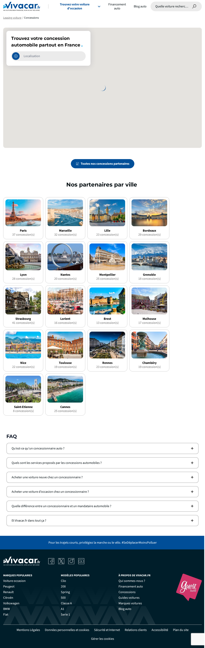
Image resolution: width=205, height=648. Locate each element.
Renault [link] (7, 592)
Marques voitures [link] (129, 603)
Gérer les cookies (101, 639)
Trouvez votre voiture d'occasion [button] (74, 6)
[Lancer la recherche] (194, 6)
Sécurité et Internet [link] (105, 630)
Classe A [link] (64, 603)
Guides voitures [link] (127, 598)
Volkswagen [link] (10, 603)
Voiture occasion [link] (13, 581)
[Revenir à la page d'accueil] (21, 6)
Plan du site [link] (179, 630)
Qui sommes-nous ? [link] (130, 581)
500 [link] (61, 598)
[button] (101, 448)
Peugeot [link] (7, 586)
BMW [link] (5, 609)
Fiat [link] (4, 614)
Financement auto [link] (129, 586)
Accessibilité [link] (158, 630)
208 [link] (61, 586)
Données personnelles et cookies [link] (65, 630)
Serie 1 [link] (64, 614)
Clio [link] (62, 581)
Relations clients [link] (134, 630)
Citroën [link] (7, 598)
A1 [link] (61, 609)
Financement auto (117, 6)
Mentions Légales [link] (26, 630)
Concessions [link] (125, 592)
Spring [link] (63, 592)
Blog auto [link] (123, 609)
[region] (102, 88)
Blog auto (140, 6)
